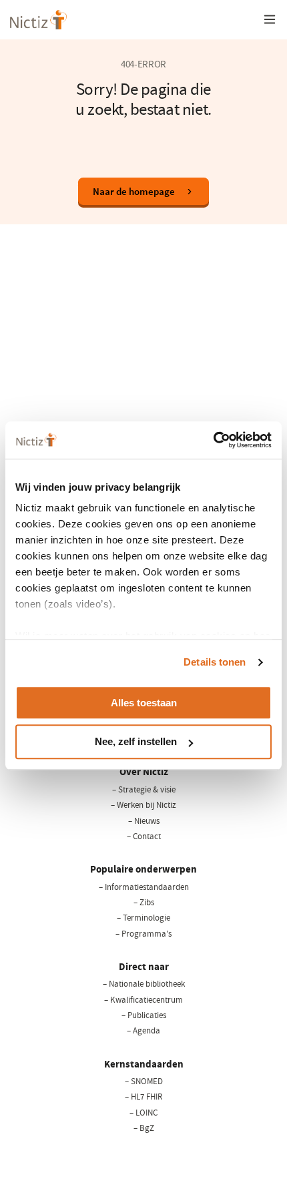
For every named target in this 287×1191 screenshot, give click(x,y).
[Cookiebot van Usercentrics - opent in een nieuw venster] (213, 440)
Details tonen (215, 662)
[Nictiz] (38, 19)
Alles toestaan (144, 702)
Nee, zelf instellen (136, 742)
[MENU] (269, 19)
